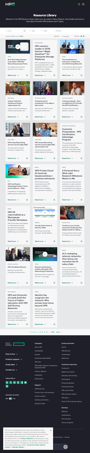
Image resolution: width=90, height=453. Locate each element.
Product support (40, 396)
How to (10, 354)
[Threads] (18, 382)
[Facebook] (21, 382)
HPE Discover (66, 351)
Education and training (69, 375)
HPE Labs (38, 362)
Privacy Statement (27, 438)
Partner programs (67, 422)
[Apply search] (24, 31)
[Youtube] (25, 382)
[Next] (61, 332)
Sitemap (67, 437)
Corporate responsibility (43, 358)
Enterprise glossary (68, 383)
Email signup (66, 379)
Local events (66, 354)
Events (64, 347)
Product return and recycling (44, 392)
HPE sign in (65, 398)
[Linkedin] (7, 382)
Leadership (38, 375)
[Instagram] (14, 382)
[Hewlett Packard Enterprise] (10, 4)
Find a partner (66, 419)
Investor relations (40, 371)
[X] (10, 382)
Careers (37, 354)
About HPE (38, 347)
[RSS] (7, 386)
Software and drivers (42, 400)
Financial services (67, 387)
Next (58, 332)
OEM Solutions (40, 389)
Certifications (66, 415)
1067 (52, 332)
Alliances (65, 411)
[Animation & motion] (10, 399)
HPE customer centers (69, 394)
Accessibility (39, 351)
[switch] (9, 398)
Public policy (39, 379)
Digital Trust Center (68, 372)
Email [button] (10, 364)
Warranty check (40, 403)
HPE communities (67, 390)
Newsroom (65, 358)
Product (12, 359)
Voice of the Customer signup (71, 401)
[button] (51, 430)
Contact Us (65, 368)
